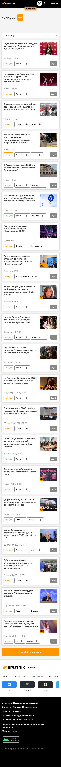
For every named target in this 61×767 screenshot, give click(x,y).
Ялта (18, 520)
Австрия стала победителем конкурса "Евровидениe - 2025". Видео (20, 472)
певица (30, 641)
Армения (19, 63)
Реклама (16, 707)
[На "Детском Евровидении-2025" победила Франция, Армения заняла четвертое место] (48, 383)
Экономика (36, 676)
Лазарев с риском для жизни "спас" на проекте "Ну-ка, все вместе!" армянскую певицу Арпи (21, 624)
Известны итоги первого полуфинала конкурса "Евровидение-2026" (16, 229)
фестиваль (32, 520)
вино (34, 124)
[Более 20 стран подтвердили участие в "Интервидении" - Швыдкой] (48, 596)
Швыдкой (35, 611)
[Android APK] (11, 739)
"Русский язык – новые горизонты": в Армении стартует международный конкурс (20, 350)
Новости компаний (11, 711)
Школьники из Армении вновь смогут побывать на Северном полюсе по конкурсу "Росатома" (20, 198)
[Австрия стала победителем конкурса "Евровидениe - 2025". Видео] (48, 474)
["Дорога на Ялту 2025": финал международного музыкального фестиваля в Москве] (48, 504)
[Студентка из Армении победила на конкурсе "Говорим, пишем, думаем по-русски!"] (48, 48)
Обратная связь (9, 731)
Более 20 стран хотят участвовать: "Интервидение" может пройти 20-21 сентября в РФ (20, 534)
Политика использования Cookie (18, 719)
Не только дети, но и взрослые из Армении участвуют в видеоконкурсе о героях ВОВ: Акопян (19, 290)
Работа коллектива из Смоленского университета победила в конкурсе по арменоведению (18, 564)
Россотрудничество (24, 276)
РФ (17, 641)
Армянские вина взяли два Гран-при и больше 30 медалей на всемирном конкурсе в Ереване (20, 107)
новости (7, 676)
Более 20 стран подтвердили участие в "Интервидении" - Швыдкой (18, 593)
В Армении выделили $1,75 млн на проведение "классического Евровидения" (20, 168)
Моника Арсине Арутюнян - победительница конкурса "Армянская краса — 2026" (17, 320)
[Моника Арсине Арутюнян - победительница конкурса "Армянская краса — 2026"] (48, 322)
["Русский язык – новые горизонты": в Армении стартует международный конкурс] (48, 352)
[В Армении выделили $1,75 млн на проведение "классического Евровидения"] (48, 170)
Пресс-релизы (29, 707)
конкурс (8, 17)
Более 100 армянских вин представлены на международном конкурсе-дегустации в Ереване (17, 138)
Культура (36, 185)
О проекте (7, 702)
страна (33, 550)
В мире (19, 246)
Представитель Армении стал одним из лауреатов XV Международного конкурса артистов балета (19, 78)
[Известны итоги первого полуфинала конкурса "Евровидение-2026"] (48, 231)
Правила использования (25, 702)
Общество (36, 337)
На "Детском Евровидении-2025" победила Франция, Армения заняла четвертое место (21, 381)
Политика (52, 676)
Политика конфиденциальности (18, 715)
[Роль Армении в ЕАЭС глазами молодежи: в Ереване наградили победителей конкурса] (48, 413)
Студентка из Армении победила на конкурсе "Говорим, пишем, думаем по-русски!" (20, 46)
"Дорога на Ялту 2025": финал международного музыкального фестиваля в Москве (20, 502)
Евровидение (36, 246)
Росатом (35, 215)
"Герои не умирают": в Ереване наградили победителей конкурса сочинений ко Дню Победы (19, 442)
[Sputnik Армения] (9, 4)
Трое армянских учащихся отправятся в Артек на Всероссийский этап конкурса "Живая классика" (19, 260)
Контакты (6, 707)
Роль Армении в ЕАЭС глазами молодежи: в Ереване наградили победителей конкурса (20, 411)
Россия (19, 550)
